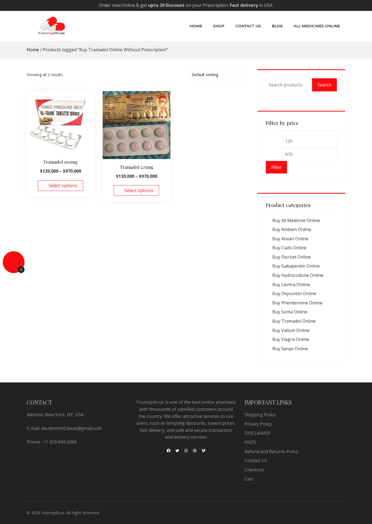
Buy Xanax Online (290, 349)
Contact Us (248, 26)
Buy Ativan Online (290, 239)
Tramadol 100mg (60, 162)
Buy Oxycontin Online (294, 294)
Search (324, 85)
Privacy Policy (258, 424)
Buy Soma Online (289, 312)
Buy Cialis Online (289, 248)
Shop (218, 26)
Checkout (254, 470)
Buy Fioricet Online (291, 257)
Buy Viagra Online (290, 339)
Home (196, 26)
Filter (276, 167)
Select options (62, 185)
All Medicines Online (317, 26)
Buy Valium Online (291, 330)
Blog (277, 26)
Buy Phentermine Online (297, 303)
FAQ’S (250, 442)
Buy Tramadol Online (294, 321)
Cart (249, 479)
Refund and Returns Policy (271, 451)
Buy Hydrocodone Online (297, 275)
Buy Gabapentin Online (296, 266)
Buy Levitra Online (291, 285)
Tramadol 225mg (136, 167)
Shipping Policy (260, 415)
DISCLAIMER (257, 433)
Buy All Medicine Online (296, 220)
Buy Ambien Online (291, 229)
